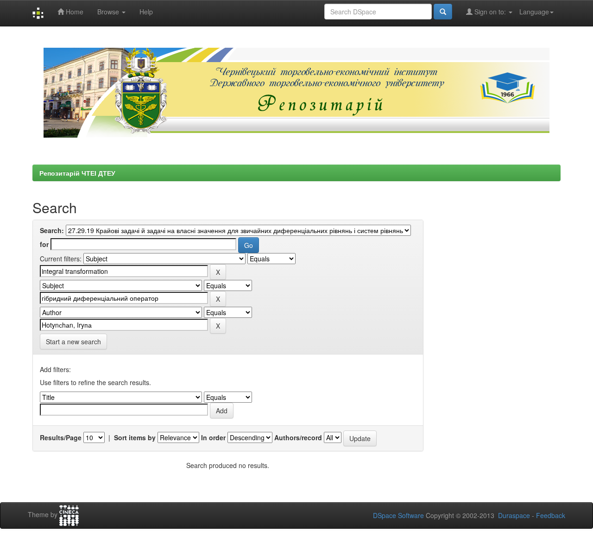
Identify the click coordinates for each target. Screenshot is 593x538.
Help (146, 11)
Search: (52, 230)
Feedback (550, 515)
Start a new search (73, 341)
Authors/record (298, 437)
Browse (109, 11)
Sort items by (135, 437)
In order (213, 437)
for (44, 244)
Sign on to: (490, 11)
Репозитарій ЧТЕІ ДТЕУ (77, 172)
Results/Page (61, 437)
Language (534, 11)
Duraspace (514, 515)
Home (73, 11)
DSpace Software (398, 515)
